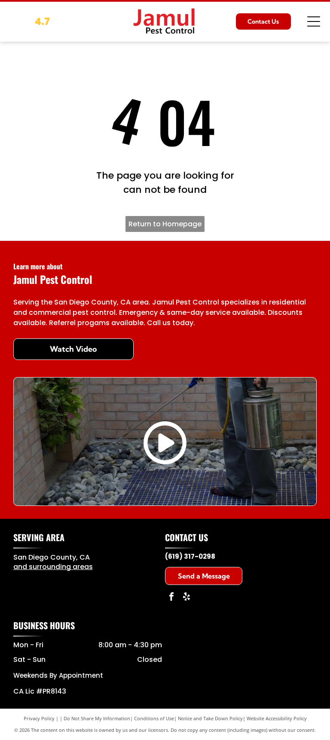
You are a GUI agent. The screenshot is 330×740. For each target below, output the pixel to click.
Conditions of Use (154, 718)
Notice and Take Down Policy (210, 718)
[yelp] (186, 597)
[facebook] (171, 597)
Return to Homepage (165, 224)
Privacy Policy (39, 718)
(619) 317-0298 (190, 556)
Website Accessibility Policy (277, 718)
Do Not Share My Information (97, 718)
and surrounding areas (53, 567)
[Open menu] (313, 21)
